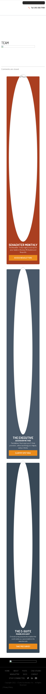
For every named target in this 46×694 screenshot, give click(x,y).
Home (7, 671)
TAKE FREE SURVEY (23, 646)
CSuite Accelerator (10, 9)
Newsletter (14, 674)
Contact (34, 674)
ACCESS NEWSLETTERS (23, 258)
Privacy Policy (8, 687)
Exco (25, 674)
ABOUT (15, 671)
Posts (24, 671)
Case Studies (36, 671)
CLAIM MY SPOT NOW (23, 453)
